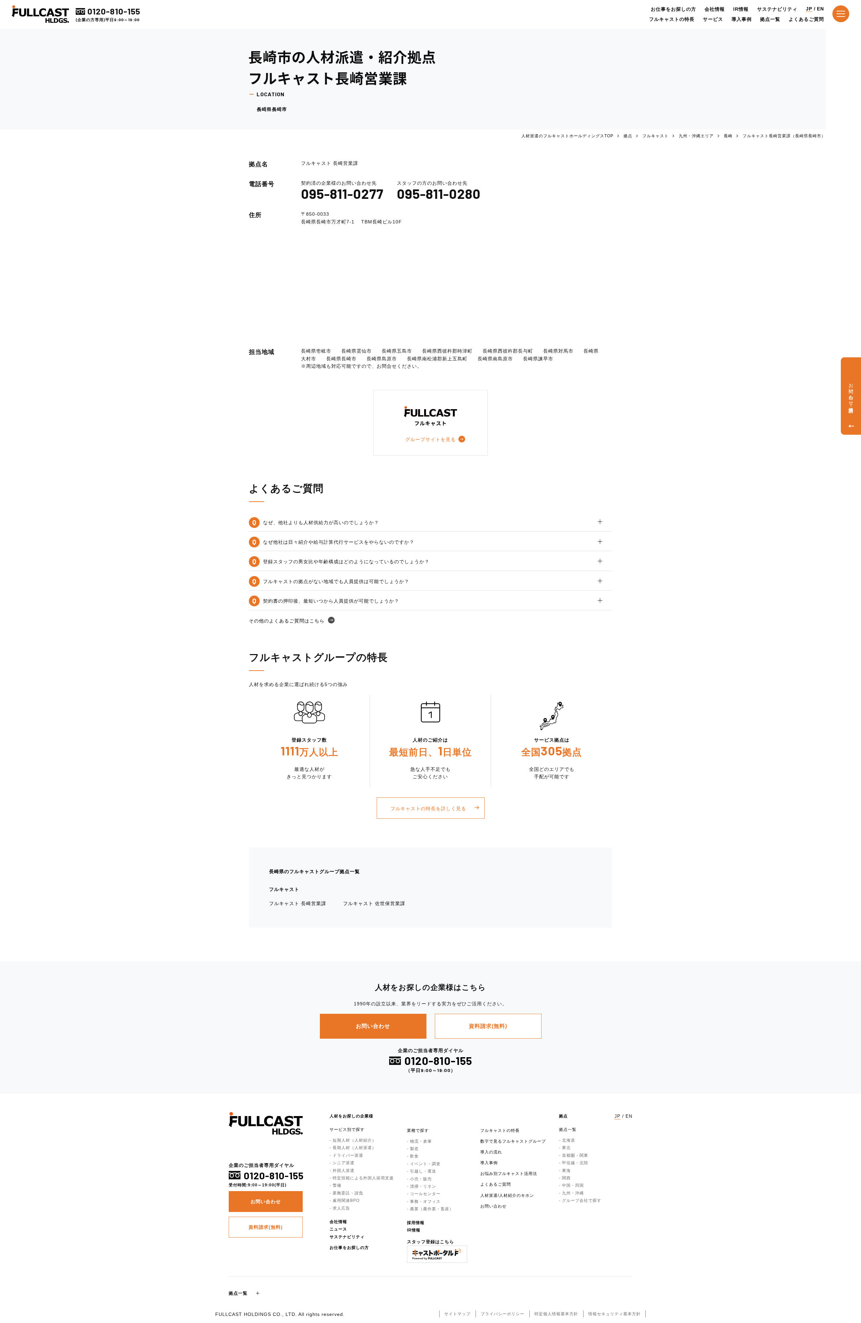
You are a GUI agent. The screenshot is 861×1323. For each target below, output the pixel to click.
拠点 (628, 136)
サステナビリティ (777, 9)
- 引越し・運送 (421, 1171)
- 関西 (565, 1178)
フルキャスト (655, 136)
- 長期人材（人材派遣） (353, 1147)
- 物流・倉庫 (419, 1141)
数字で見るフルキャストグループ (513, 1141)
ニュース (338, 1229)
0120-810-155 (113, 11)
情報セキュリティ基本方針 (614, 1314)
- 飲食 (413, 1156)
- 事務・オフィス (424, 1201)
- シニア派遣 (342, 1162)
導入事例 (742, 19)
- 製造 (413, 1148)
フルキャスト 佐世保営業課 (374, 903)
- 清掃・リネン (421, 1186)
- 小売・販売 (419, 1179)
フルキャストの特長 (672, 19)
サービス (713, 19)
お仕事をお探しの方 (673, 9)
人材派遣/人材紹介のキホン (507, 1195)
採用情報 (415, 1222)
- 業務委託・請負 (346, 1193)
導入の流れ (491, 1152)
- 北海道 (567, 1140)
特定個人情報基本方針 (556, 1314)
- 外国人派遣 (342, 1170)
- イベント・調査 (424, 1163)
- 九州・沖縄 (571, 1193)
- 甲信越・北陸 (573, 1162)
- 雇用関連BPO (345, 1200)
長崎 (728, 136)
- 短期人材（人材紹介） (353, 1140)
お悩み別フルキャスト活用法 (508, 1173)
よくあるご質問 (806, 19)
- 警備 (335, 1185)
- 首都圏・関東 (573, 1155)
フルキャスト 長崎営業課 (297, 903)
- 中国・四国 (571, 1185)
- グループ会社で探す (580, 1200)
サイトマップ (457, 1314)
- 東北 (565, 1147)
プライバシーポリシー (502, 1314)
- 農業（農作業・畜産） (430, 1209)
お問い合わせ (493, 1206)
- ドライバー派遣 (346, 1155)
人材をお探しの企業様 (351, 1116)
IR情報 (741, 9)
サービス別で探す (347, 1129)
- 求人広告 (340, 1208)
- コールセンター (424, 1193)
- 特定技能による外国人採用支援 (362, 1178)
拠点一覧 (770, 19)
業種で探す (418, 1130)
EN (820, 8)
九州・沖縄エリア (696, 136)
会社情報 (715, 9)
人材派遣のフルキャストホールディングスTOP (567, 136)
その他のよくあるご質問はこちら (287, 620)
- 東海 (565, 1170)
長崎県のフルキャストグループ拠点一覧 (314, 871)
